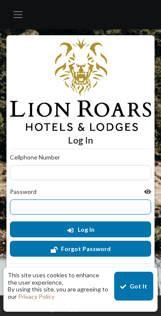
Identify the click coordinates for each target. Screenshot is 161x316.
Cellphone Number (35, 157)
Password (23, 191)
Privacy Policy (36, 296)
